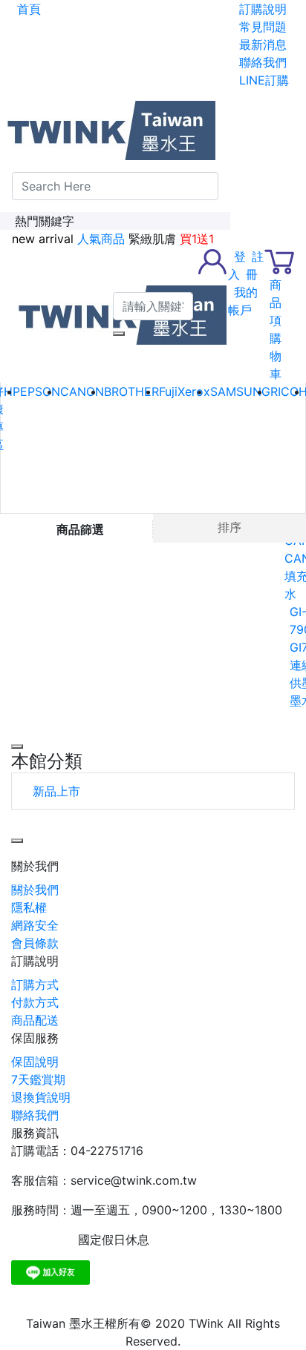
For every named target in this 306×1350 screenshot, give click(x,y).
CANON (82, 391)
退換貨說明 (41, 1097)
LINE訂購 (264, 80)
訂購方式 (35, 984)
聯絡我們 (263, 62)
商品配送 (35, 1020)
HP (12, 391)
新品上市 (56, 791)
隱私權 (29, 907)
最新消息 (263, 44)
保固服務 (35, 1037)
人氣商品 (101, 238)
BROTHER (131, 391)
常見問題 (263, 26)
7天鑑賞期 (38, 1079)
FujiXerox (184, 391)
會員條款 (35, 943)
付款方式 (35, 1002)
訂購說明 (35, 960)
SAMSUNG (240, 391)
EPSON (40, 391)
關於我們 (35, 865)
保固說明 (35, 1061)
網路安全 (35, 925)
